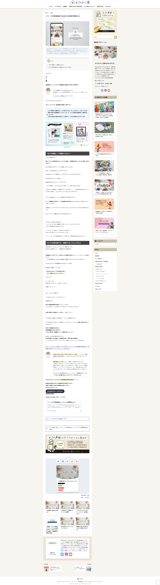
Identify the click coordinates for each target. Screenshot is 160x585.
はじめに (51, 6)
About (96, 253)
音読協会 (87, 497)
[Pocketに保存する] (76, 461)
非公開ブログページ (63, 375)
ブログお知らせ (58, 6)
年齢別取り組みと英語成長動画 (75, 6)
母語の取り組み (98, 283)
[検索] (115, 37)
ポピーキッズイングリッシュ (102, 274)
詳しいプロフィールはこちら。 (69, 549)
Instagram (66, 556)
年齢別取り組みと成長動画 (101, 261)
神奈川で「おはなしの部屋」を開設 (59, 259)
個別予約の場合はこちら (51, 387)
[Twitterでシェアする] (58, 461)
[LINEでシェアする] (72, 461)
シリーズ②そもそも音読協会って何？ (58, 419)
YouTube (70, 556)
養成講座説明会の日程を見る (55, 391)
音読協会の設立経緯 (50, 397)
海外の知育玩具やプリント (102, 281)
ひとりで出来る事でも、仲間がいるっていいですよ (59, 67)
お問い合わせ (108, 6)
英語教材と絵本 (100, 6)
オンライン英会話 (100, 278)
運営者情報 (80, 581)
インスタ (55, 96)
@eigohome (67, 90)
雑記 (88, 495)
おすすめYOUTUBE (100, 276)
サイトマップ (74, 581)
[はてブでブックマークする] (67, 461)
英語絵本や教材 (98, 266)
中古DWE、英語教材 (100, 271)
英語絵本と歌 (99, 269)
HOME (81, 579)
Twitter (62, 556)
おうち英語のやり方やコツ (89, 6)
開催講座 (65, 6)
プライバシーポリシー (66, 581)
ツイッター (72, 356)
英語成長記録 (99, 264)
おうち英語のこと (99, 258)
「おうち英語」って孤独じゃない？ (56, 65)
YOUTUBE (97, 286)
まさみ (47, 249)
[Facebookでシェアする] (63, 461)
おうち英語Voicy (62, 96)
